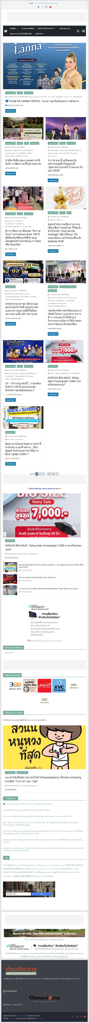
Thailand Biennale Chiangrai (26, 865)
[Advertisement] (46, 17)
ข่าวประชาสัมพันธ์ (28, 28)
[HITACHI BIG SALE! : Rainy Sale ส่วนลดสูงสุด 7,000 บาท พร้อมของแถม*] (66, 351)
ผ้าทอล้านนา (59, 97)
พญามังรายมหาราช (44, 869)
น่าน (49, 97)
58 (53, 474)
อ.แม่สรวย (48, 872)
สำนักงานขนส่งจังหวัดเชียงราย (14, 299)
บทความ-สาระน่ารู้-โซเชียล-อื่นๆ (21, 34)
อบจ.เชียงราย (64, 872)
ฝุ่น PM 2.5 (35, 869)
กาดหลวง (9, 221)
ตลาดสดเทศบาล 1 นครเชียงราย (14, 224)
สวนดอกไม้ (7, 872)
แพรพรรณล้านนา (78, 97)
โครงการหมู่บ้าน (48, 876)
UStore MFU (10, 439)
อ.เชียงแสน (40, 872)
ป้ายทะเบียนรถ (24, 297)
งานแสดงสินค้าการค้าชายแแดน (57, 303)
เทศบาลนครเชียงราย (24, 875)
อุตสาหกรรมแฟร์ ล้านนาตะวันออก (68, 153)
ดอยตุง (62, 865)
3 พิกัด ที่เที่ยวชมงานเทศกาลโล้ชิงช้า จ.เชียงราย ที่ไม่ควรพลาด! (46, 3)
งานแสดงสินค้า (70, 300)
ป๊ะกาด (25, 226)
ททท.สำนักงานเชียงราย (26, 150)
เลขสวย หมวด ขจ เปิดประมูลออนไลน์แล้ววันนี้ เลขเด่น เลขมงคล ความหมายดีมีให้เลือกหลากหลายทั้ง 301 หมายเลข (21, 309)
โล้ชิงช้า (29, 153)
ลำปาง (56, 869)
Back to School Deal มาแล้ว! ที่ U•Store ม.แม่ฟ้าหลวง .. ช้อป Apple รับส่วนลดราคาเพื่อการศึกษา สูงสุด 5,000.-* (23, 449)
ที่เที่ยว (26, 143)
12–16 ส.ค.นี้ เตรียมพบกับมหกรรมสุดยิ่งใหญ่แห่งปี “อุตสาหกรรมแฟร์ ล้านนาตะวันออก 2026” (65, 165)
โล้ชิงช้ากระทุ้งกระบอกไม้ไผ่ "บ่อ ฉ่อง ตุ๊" (16, 156)
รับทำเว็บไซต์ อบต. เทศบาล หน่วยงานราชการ (46, 641)
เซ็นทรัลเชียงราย (7, 876)
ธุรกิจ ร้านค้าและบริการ (46, 28)
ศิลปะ (29, 226)
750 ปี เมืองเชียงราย (10, 865)
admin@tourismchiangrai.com (29, 554)
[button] (17, 28)
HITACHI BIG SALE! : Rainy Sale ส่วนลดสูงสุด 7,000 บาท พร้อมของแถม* (64, 381)
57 (49, 474)
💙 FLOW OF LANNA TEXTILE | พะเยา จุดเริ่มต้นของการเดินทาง (42, 101)
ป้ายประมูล (33, 297)
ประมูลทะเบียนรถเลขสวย (12, 297)
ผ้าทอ (53, 97)
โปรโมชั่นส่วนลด (65, 373)
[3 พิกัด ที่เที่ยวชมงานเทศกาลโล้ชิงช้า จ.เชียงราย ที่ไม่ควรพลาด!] (23, 128)
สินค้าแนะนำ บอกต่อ (22, 772)
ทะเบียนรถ (10, 294)
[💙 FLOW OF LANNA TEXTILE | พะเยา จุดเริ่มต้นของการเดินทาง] (44, 66)
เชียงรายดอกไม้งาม (74, 872)
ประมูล (27, 294)
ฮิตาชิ (57, 373)
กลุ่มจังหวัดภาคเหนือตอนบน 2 (56, 300)
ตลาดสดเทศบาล (18, 221)
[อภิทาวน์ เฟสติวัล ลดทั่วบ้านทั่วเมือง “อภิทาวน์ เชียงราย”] (10, 579)
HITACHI (52, 373)
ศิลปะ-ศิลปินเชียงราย (65, 869)
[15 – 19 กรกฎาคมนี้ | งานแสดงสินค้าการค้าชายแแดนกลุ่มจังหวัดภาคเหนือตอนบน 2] (23, 351)
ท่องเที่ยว (13, 28)
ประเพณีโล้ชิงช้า (21, 153)
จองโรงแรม (39, 34)
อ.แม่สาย (55, 872)
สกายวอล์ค (75, 869)
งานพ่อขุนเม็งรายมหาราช (42, 865)
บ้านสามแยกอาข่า (10, 153)
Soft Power (43, 97)
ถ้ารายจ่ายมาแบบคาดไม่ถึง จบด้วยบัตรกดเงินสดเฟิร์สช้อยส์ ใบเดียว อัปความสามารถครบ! (48, 589)
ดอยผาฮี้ (16, 150)
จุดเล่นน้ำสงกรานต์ (55, 865)
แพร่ (70, 97)
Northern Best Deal (55, 298)
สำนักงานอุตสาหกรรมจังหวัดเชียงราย (70, 150)
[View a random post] (83, 31)
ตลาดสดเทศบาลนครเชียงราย (13, 226)
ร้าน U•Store (19, 439)
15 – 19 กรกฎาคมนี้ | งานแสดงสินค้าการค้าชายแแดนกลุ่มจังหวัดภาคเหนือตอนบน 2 (23, 386)
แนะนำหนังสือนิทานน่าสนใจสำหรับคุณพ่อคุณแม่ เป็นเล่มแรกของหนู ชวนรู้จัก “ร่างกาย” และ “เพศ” (43, 779)
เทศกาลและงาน (64, 28)
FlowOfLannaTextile (33, 97)
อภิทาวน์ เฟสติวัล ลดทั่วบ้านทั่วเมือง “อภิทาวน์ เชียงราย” (37, 577)
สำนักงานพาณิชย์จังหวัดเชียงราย (57, 306)
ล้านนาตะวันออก (54, 150)
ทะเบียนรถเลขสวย (19, 294)
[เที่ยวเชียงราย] (5, 31)
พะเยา (66, 97)
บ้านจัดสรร (27, 869)
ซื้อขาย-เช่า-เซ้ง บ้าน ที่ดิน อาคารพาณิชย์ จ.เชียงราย (44, 939)
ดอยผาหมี (10, 150)
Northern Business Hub (69, 298)
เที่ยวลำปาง (39, 876)
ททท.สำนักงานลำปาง (74, 865)
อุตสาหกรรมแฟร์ (52, 153)
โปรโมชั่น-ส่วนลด (53, 366)
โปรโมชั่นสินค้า (75, 373)
